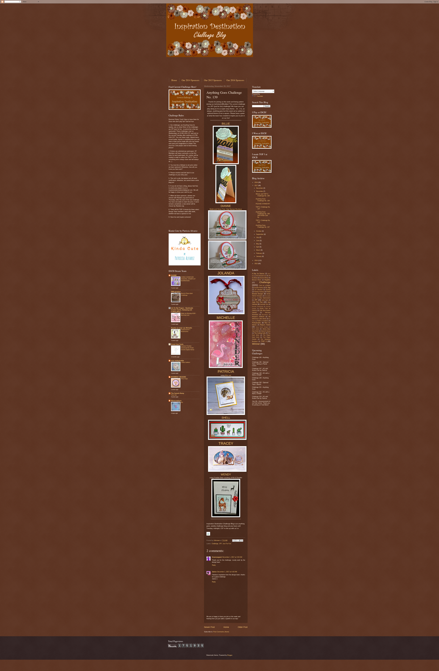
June (258, 240)
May (258, 244)
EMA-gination (176, 292)
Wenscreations (176, 400)
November (259, 191)
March (258, 250)
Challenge (215, 543)
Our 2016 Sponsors (235, 80)
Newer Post (209, 627)
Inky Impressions (264, 298)
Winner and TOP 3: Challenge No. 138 (263, 194)
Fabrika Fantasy (259, 291)
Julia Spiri (265, 300)
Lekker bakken (185, 362)
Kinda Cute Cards (177, 344)
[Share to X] (238, 540)
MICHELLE (226, 318)
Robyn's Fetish (265, 325)
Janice (214, 572)
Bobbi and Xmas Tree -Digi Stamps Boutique (226, 209)
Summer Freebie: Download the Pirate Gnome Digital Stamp (187, 347)
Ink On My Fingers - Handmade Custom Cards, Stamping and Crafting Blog (182, 310)
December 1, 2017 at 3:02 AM (232, 557)
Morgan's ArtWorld (258, 316)
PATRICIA (226, 371)
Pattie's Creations (262, 320)
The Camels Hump (177, 393)
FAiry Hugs (184, 379)
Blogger (229, 655)
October (259, 231)
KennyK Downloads (257, 306)
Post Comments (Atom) (221, 632)
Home (174, 80)
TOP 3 (263, 341)
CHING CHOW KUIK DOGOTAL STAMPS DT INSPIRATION (188, 279)
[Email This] (233, 540)
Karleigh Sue (264, 304)
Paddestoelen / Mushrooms (185, 330)
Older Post (243, 627)
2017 (256, 185)
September (260, 234)
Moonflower (265, 314)
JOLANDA (225, 273)
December (259, 188)
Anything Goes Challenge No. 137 (263, 226)
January (259, 256)
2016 (256, 260)
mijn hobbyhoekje (177, 360)
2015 (256, 263)
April (258, 247)
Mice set (228, 375)
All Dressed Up (261, 275)
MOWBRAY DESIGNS (178, 377)
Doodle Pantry (258, 287)
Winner (256, 343)
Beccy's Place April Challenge (187, 294)
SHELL (226, 417)
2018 (256, 182)
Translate (260, 96)
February (259, 253)
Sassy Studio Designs (262, 327)
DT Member (258, 289)
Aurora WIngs (264, 277)
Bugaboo (267, 280)
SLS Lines (255, 329)
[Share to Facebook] (240, 540)
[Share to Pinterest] (242, 540)
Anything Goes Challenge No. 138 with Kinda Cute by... (263, 214)
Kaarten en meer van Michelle (181, 328)
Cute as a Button (264, 285)
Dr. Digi (268, 287)
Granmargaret (217, 557)
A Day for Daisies (258, 273)
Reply (214, 565)
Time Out (174, 395)
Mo (182, 402)
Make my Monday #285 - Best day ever (188, 314)
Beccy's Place (256, 280)
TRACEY (225, 443)
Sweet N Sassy (265, 331)
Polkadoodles (256, 323)
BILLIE (226, 123)
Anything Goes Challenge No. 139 (263, 199)
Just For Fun (227, 543)
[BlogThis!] (235, 540)
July (257, 237)
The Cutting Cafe (259, 333)
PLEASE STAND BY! (263, 204)
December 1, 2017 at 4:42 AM (227, 572)
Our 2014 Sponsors (190, 80)
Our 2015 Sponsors (213, 80)
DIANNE (226, 205)
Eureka (268, 289)
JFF (220, 543)
